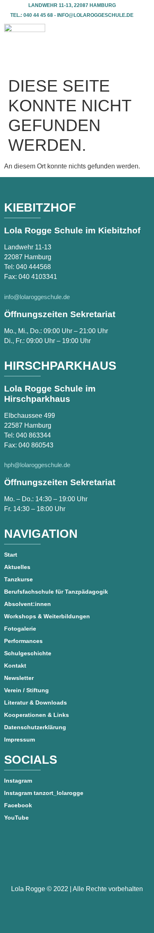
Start (10, 554)
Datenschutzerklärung (35, 727)
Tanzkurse (18, 579)
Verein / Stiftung (26, 690)
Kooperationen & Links (36, 715)
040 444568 (33, 266)
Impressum (19, 739)
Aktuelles (17, 567)
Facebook (18, 805)
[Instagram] (100, 864)
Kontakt (15, 665)
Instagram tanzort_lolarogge (43, 793)
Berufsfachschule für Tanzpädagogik (56, 591)
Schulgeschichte (27, 653)
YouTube (16, 817)
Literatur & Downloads (35, 702)
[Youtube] (77, 864)
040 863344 (33, 435)
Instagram (18, 780)
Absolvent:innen (27, 604)
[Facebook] (53, 864)
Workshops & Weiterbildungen (47, 616)
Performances (23, 641)
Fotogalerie (20, 628)
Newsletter (19, 678)
